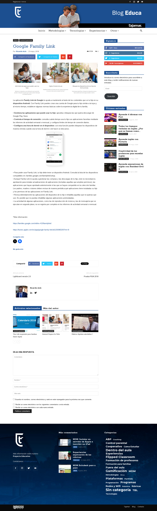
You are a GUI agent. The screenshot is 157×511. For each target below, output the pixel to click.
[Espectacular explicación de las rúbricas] (65, 455)
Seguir (139, 53)
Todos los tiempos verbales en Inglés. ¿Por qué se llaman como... (130, 128)
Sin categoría (118, 490)
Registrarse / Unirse (19, 2)
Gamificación (123, 120)
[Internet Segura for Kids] (55, 323)
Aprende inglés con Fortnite (128, 140)
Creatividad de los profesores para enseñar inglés (130, 153)
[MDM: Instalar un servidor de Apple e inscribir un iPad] (65, 442)
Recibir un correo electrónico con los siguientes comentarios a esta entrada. (42, 404)
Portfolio (128, 479)
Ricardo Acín (21, 51)
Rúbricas (76, 460)
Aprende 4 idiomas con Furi (130, 115)
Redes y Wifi (113, 486)
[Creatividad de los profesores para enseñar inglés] (110, 154)
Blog (133, 507)
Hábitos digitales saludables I (82, 334)
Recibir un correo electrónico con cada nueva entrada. (34, 407)
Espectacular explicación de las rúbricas (82, 455)
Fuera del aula (123, 159)
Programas (128, 482)
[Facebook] (130, 1)
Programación (112, 483)
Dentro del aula (119, 450)
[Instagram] (134, 1)
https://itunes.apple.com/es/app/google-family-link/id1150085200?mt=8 (41, 230)
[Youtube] (142, 1)
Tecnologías (77, 30)
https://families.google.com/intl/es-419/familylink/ (32, 223)
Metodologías (56, 30)
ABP (108, 439)
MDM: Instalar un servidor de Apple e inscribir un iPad (83, 441)
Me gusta (138, 48)
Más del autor (51, 308)
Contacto (141, 507)
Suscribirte (137, 63)
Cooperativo (114, 446)
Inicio (41, 30)
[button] (141, 31)
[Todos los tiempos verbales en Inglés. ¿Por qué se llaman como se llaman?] (110, 129)
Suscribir (111, 96)
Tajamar (127, 507)
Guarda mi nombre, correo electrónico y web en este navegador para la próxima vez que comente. (53, 399)
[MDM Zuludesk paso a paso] (65, 468)
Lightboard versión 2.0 (22, 276)
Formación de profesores (122, 460)
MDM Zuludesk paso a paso (84, 466)
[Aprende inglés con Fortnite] (110, 142)
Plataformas (114, 478)
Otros (113, 30)
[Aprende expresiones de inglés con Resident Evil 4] (110, 167)
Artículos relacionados (27, 308)
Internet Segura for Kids (51, 334)
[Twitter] (138, 1)
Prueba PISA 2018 (91, 276)
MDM (75, 447)
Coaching (117, 439)
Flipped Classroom (120, 457)
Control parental (26, 40)
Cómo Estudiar (131, 447)
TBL (135, 490)
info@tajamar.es (30, 461)
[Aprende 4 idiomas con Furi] (110, 117)
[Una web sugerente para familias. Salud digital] (26, 323)
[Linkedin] (32, 292)
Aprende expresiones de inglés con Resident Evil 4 (131, 166)
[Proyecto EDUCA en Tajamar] (78, 15)
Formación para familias (118, 464)
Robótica (126, 486)
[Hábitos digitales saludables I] (85, 323)
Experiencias (97, 30)
